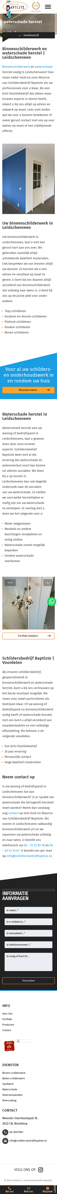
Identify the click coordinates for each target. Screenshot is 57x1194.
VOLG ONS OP (25, 1170)
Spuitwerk (8, 1083)
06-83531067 (16, 1132)
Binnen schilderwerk (14, 1072)
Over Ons (7, 1013)
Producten (8, 1024)
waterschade (44, 67)
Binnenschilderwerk (16, 67)
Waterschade (9, 1089)
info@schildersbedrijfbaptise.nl (29, 856)
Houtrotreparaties (12, 1094)
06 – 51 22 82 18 (34, 845)
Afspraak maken (28, 390)
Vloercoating (9, 1100)
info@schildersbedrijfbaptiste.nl (28, 1140)
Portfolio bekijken (28, 635)
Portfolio (7, 1019)
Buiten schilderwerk (13, 1078)
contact (13, 813)
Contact (6, 1030)
